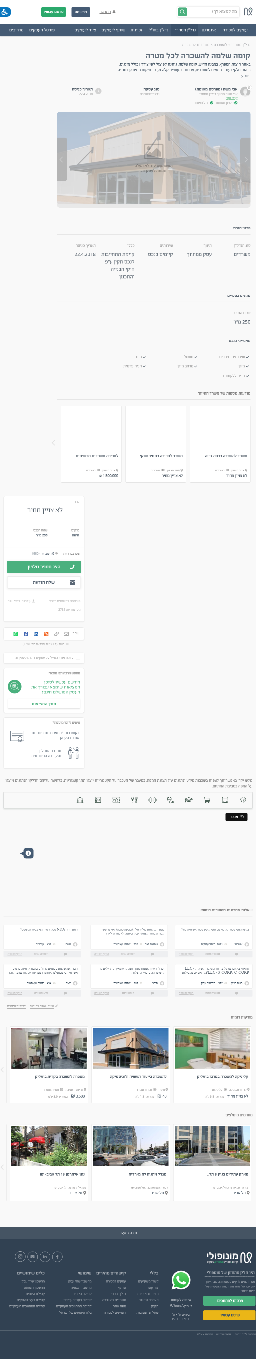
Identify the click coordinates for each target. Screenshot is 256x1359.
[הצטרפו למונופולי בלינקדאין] (45, 1257)
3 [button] (161, 489)
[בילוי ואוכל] (134, 800)
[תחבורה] (225, 800)
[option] (220, 444)
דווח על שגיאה (55, 644)
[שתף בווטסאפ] (16, 634)
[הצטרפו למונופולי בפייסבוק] (57, 1257)
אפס (234, 817)
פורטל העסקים (42, 30)
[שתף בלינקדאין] (36, 634)
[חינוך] (189, 800)
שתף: (75, 633)
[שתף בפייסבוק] (26, 634)
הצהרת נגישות (148, 1300)
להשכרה (219, 44)
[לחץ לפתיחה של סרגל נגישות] (5, 12)
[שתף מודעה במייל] (66, 634)
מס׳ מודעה (73, 609)
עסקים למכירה (116, 1281)
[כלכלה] (98, 800)
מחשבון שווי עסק (80, 1281)
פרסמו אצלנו (205, 1334)
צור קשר (152, 1287)
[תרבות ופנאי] (116, 800)
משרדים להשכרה (196, 44)
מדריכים (16, 30)
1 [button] (146, 489)
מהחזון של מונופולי (223, 1272)
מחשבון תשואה (81, 1287)
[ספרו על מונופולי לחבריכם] (33, 1257)
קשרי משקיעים (148, 1281)
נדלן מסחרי (118, 1294)
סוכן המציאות (44, 703)
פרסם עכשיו (54, 11)
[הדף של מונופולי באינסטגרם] (20, 1256)
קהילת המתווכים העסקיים (74, 1306)
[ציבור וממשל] (80, 800)
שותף (122, 1287)
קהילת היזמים (82, 1294)
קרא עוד (232, 98)
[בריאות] (171, 800)
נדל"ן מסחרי (240, 44)
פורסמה (75, 601)
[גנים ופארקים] (243, 800)
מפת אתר (119, 1306)
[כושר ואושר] (153, 800)
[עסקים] (207, 800)
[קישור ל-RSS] (46, 634)
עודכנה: (26, 601)
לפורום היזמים (16, 1006)
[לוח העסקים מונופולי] (248, 14)
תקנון (154, 1306)
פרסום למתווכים (230, 1300)
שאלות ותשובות (147, 1312)
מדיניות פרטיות (147, 1294)
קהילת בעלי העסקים (78, 1300)
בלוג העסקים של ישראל (75, 1312)
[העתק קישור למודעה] (56, 634)
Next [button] (53, 442)
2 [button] (153, 489)
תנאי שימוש (223, 1334)
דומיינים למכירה (115, 1312)
